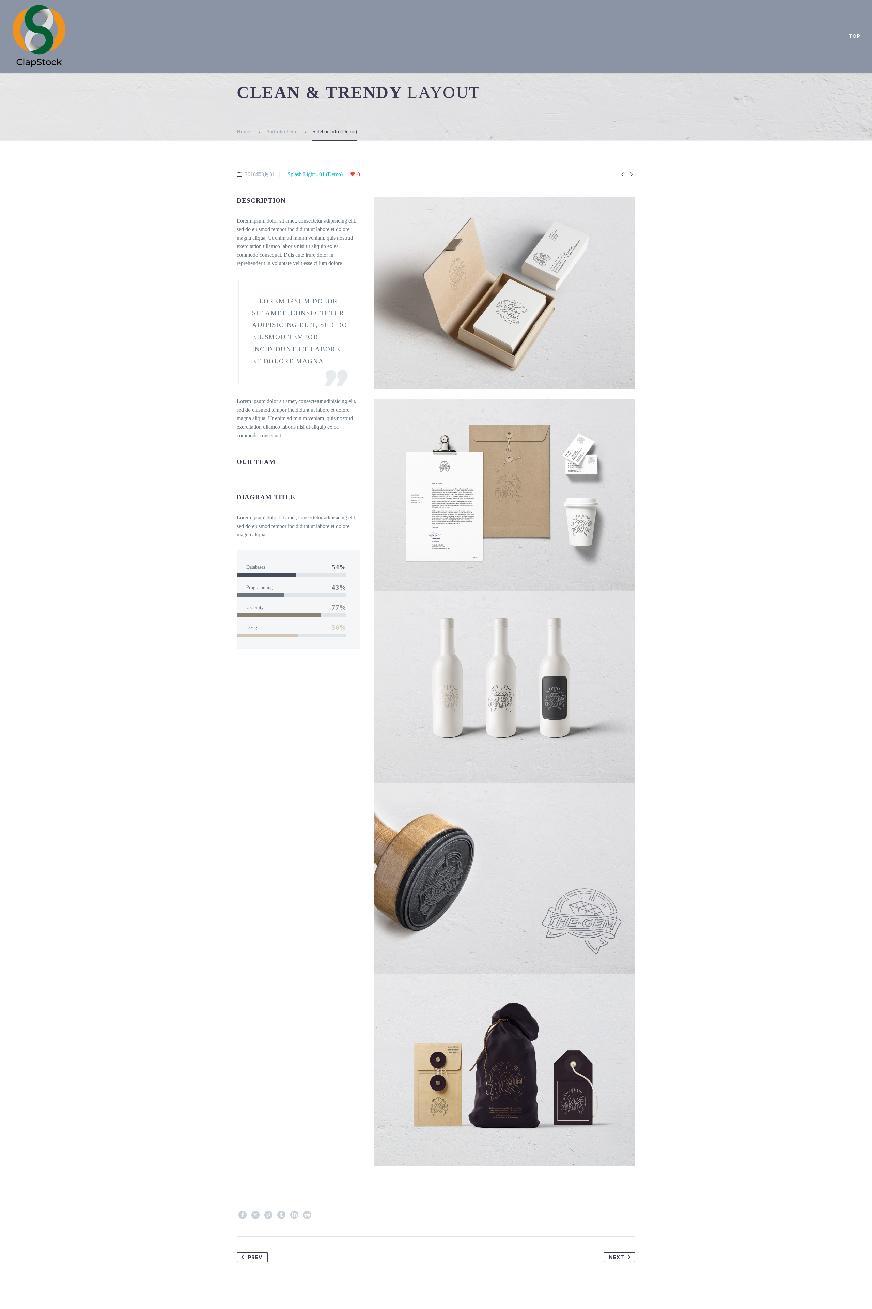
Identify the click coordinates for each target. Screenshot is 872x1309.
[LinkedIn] (294, 1215)
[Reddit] (307, 1215)
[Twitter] (255, 1215)
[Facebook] (242, 1215)
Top (854, 36)
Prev (255, 1257)
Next (616, 1257)
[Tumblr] (281, 1215)
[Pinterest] (268, 1215)
